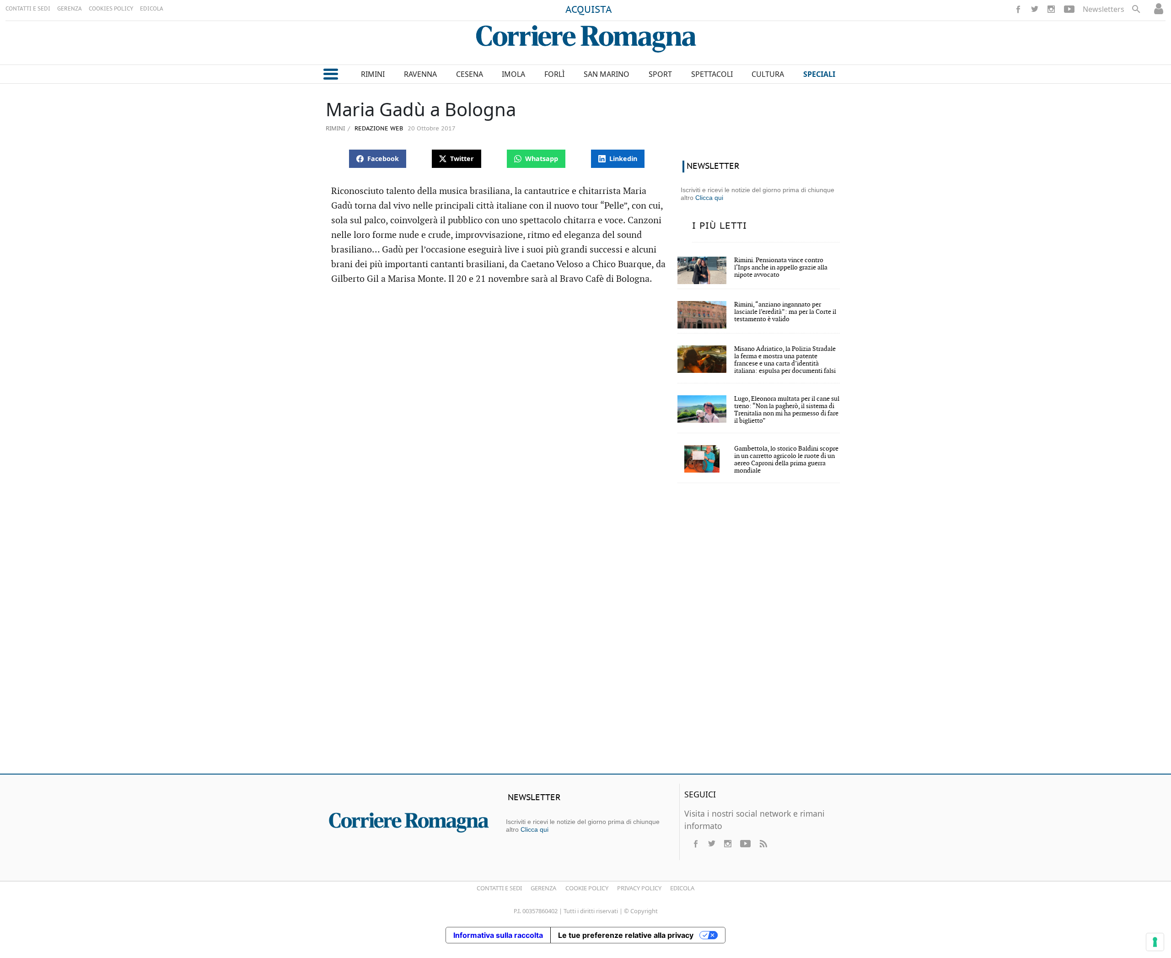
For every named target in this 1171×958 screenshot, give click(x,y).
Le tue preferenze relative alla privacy (625, 935)
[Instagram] (1051, 9)
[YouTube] (1069, 9)
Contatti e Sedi (499, 888)
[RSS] (763, 843)
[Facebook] (1018, 9)
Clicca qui (709, 197)
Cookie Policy (586, 888)
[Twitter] (1034, 9)
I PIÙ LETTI (719, 226)
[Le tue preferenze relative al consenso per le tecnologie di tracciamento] (1155, 942)
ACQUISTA (588, 10)
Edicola (682, 888)
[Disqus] (585, 634)
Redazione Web (378, 128)
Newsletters (1103, 9)
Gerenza (543, 888)
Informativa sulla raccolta (498, 935)
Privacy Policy (639, 888)
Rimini (335, 128)
